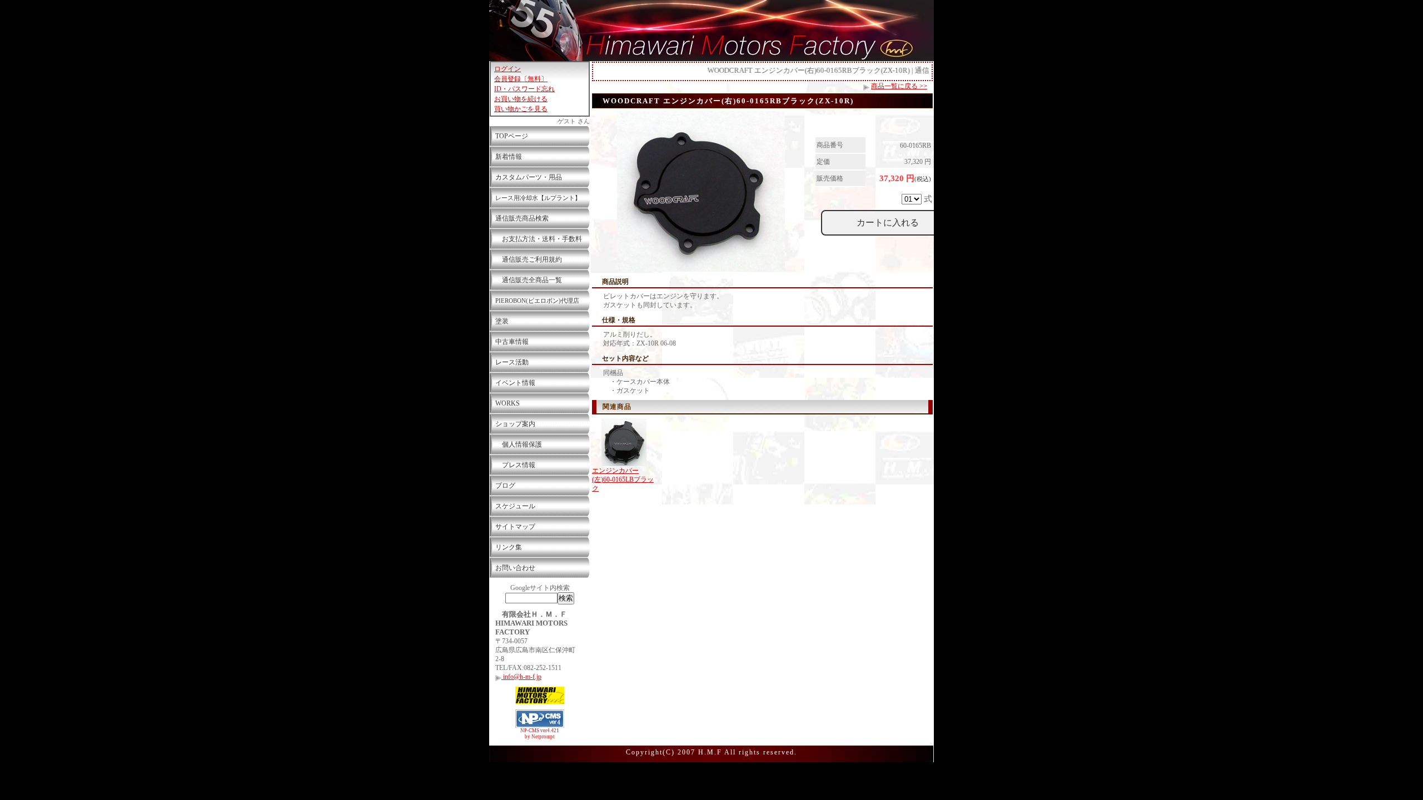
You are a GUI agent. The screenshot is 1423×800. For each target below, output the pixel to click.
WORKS (507, 403)
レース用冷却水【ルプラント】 (538, 197)
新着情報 (508, 157)
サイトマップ (515, 527)
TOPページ (511, 136)
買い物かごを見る (521, 109)
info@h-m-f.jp (521, 677)
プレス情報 (515, 465)
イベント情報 (515, 383)
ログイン (507, 69)
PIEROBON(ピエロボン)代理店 (537, 300)
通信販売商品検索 (522, 218)
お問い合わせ (515, 568)
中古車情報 (512, 342)
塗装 (502, 321)
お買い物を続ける (521, 99)
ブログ (505, 485)
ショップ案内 (515, 424)
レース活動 (512, 362)
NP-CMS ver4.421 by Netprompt (539, 733)
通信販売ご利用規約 (528, 259)
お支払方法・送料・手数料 (538, 239)
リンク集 (508, 547)
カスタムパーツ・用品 (528, 177)
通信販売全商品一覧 (528, 280)
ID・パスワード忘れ (524, 89)
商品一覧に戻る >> (899, 86)
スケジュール (515, 506)
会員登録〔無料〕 (521, 79)
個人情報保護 (518, 444)
